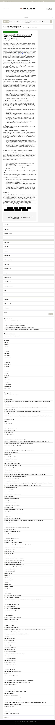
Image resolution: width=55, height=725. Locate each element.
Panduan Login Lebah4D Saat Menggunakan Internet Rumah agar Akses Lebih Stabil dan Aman (22, 329)
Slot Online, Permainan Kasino (10, 606)
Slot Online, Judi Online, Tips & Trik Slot (12, 604)
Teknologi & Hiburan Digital (10, 649)
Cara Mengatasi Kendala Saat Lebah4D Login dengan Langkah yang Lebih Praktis (32, 1)
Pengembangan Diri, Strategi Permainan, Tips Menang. (14, 547)
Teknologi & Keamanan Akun (10, 656)
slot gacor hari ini (8, 259)
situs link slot (7, 255)
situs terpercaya (8, 277)
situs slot (6, 238)
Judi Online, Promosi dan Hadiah (11, 461)
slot (5, 290)
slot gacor (7, 242)
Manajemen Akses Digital (9, 496)
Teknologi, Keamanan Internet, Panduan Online (13, 697)
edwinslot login (7, 425)
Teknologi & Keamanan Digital (10, 658)
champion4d (20, 53)
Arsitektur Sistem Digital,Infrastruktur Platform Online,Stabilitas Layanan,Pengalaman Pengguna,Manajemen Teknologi (26, 407)
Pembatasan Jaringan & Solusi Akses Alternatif (13, 542)
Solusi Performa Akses (9, 615)
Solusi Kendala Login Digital (10, 613)
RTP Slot (29, 208)
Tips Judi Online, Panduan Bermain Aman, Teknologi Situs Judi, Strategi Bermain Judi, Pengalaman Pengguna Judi (25, 702)
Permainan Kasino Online (9, 551)
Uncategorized (7, 711)
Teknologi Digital (8, 673)
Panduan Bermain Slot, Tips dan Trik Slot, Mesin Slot (14, 509)
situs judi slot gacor (8, 577)
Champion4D (9, 208)
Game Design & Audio (9, 432)
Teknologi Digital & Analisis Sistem (11, 675)
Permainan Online (8, 555)
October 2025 (7, 362)
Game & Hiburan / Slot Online (10, 430)
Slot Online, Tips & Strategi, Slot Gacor (10, 32)
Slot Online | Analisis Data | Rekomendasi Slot (13, 595)
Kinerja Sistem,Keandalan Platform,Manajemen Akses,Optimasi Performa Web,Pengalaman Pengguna (23, 485)
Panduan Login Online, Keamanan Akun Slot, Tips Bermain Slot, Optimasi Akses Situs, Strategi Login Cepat (24, 520)
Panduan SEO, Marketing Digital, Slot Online (13, 531)
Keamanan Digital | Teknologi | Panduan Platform (14, 472)
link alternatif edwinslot (9, 489)
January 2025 (7, 382)
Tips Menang (24, 210)
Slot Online (12, 210)
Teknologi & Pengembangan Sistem (11, 667)
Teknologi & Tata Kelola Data (10, 669)
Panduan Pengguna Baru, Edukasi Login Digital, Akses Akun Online (17, 527)
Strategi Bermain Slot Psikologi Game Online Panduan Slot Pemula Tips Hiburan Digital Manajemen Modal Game (25, 629)
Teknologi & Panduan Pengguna (10, 664)
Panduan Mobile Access (9, 522)
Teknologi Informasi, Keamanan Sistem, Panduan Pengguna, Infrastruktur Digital (19, 680)
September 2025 (8, 364)
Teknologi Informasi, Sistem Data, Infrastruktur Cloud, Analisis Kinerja (17, 682)
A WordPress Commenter (9, 336)
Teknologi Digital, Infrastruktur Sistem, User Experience (15, 678)
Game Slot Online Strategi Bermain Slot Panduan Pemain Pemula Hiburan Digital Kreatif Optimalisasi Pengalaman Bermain (27, 441)
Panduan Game (7, 511)
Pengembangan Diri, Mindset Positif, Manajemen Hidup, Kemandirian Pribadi (18, 544)
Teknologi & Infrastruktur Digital (10, 651)
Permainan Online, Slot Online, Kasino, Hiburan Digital (14, 558)
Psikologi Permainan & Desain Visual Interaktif (13, 566)
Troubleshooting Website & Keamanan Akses (13, 704)
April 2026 (7, 349)
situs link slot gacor (8, 233)
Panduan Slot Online (8, 533)
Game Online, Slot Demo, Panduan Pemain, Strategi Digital (15, 439)
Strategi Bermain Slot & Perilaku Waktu (12, 627)
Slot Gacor (6, 210)
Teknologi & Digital (8, 645)
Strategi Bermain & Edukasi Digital (11, 621)
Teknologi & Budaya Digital (10, 638)
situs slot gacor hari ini (9, 286)
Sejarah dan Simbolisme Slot (10, 571)
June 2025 (7, 371)
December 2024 (8, 384)
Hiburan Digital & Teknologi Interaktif (11, 452)
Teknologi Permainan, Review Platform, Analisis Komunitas (15, 691)
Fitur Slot (16, 208)
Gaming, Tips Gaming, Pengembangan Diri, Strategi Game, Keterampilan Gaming (19, 450)
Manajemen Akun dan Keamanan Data (12, 498)
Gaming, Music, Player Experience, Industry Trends (14, 445)
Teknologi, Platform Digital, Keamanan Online (13, 700)
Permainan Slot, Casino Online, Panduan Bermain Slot (14, 560)
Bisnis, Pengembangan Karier (10, 409)
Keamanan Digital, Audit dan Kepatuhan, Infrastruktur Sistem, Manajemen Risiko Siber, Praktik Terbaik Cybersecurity (25, 474)
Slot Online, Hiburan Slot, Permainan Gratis (12, 602)
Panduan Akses (8, 500)
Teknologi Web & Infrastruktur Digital (11, 695)
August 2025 (7, 366)
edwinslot (6, 421)
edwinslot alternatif (8, 423)
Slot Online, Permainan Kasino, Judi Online (12, 608)
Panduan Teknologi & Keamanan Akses (12, 538)
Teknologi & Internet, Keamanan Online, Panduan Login (14, 653)
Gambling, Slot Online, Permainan (11, 428)
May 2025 (6, 373)
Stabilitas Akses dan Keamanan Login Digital (13, 617)
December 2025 (8, 357)
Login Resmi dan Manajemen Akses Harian (12, 494)
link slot (6, 251)
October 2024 (7, 388)
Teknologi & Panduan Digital (10, 662)
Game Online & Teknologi (9, 434)
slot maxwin (7, 294)
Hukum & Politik (8, 454)
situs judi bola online (8, 573)
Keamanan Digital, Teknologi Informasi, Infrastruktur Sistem (15, 476)
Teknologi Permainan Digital (10, 689)
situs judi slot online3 (9, 580)
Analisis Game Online (9, 399)
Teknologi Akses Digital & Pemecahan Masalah (13, 671)
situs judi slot (7, 575)
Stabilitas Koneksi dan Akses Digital (11, 619)
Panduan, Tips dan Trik (9, 540)
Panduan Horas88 (8, 516)
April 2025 (7, 375)
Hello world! (18, 336)
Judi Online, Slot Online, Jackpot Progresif (12, 463)
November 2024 (8, 386)
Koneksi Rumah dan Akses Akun (11, 487)
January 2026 (7, 355)
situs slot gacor (8, 268)
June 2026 (7, 344)
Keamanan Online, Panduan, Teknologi (12, 478)
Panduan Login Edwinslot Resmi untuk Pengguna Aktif (26, 21)
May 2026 (6, 346)
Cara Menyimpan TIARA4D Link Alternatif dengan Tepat (15, 320)
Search (5, 312)
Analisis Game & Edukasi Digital (10, 397)
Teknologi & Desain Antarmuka (10, 642)
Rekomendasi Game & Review (10, 569)
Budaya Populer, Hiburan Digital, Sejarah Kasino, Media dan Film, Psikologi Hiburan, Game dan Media (23, 411)
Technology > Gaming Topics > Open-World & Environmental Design (17, 634)
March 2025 (7, 377)
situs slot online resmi (9, 588)
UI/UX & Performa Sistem (9, 706)
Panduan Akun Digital (9, 507)
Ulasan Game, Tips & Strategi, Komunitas (12, 708)
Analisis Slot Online (8, 404)
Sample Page (26, 17)
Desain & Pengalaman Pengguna (10, 413)
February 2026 (7, 353)
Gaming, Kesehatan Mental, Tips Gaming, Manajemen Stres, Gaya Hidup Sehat (19, 443)
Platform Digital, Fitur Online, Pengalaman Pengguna (14, 564)
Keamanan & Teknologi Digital (10, 467)
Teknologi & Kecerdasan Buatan (10, 660)
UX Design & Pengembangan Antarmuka (12, 713)
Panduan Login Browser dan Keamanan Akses (13, 518)
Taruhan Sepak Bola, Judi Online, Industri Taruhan (14, 631)
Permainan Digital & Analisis (10, 549)
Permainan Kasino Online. (9, 553)
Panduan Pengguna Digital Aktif (10, 529)
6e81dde (6, 40)
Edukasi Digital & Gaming (9, 419)
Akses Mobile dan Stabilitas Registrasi (12, 394)
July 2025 (6, 368)
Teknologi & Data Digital (9, 640)
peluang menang (22, 208)
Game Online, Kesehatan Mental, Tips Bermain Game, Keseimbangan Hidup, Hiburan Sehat (21, 436)
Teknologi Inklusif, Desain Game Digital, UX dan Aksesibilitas (16, 686)
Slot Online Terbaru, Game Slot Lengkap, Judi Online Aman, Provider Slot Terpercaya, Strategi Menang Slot (24, 599)
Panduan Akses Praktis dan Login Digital (12, 505)
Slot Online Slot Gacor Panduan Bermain (12, 597)
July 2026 (6, 342)
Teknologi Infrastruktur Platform (10, 684)
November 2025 (8, 360)
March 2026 (7, 351)
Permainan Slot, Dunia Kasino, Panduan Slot (13, 562)
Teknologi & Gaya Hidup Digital (10, 647)
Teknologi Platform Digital (9, 693)
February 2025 (7, 379)
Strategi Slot (18, 210)
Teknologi (7, 636)
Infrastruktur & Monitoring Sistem (11, 456)
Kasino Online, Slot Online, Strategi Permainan (13, 465)
